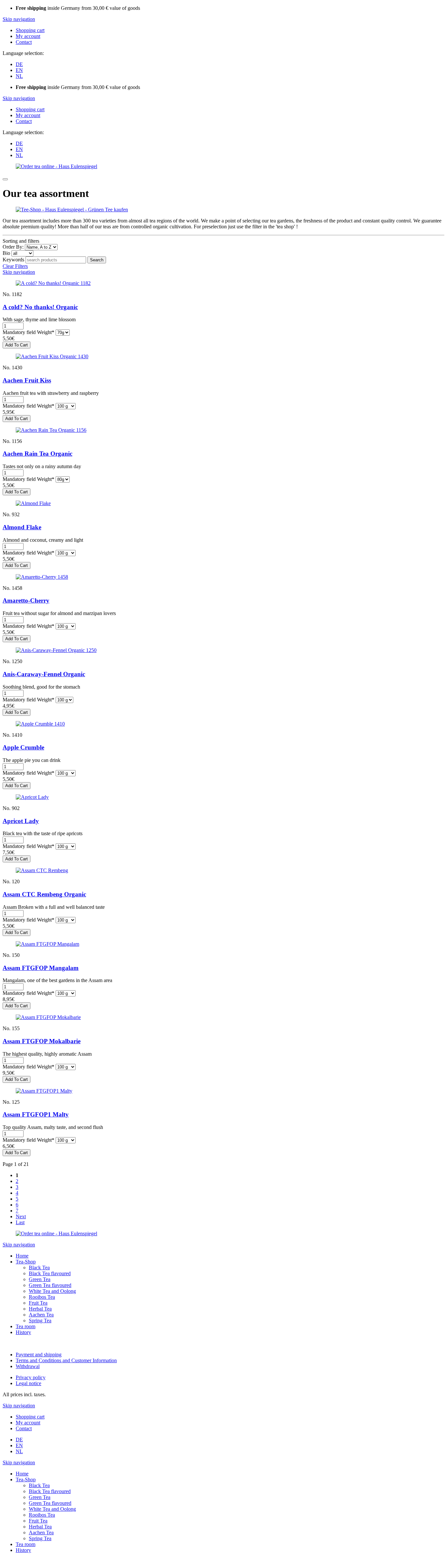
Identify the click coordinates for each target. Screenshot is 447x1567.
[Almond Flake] (33, 503)
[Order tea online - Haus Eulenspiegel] (56, 166)
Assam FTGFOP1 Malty (36, 1114)
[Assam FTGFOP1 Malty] (44, 1091)
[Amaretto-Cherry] (42, 577)
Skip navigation (19, 19)
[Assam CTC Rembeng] (42, 870)
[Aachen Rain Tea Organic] (51, 430)
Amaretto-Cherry (26, 600)
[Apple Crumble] (40, 724)
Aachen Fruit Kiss (27, 380)
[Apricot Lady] (32, 797)
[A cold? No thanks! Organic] (53, 283)
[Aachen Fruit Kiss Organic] (52, 356)
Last (20, 1222)
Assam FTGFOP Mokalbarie (41, 1041)
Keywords (13, 259)
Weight (28, 332)
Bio (6, 253)
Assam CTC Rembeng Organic (44, 894)
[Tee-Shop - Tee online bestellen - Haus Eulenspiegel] (72, 209)
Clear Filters (15, 266)
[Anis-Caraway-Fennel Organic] (56, 650)
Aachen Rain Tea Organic (37, 453)
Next (21, 1216)
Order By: (13, 247)
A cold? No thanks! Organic (40, 307)
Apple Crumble (23, 747)
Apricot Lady (21, 821)
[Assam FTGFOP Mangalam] (47, 944)
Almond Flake (22, 527)
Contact (24, 42)
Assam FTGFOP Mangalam (41, 967)
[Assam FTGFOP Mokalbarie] (48, 1017)
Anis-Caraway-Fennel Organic (44, 674)
